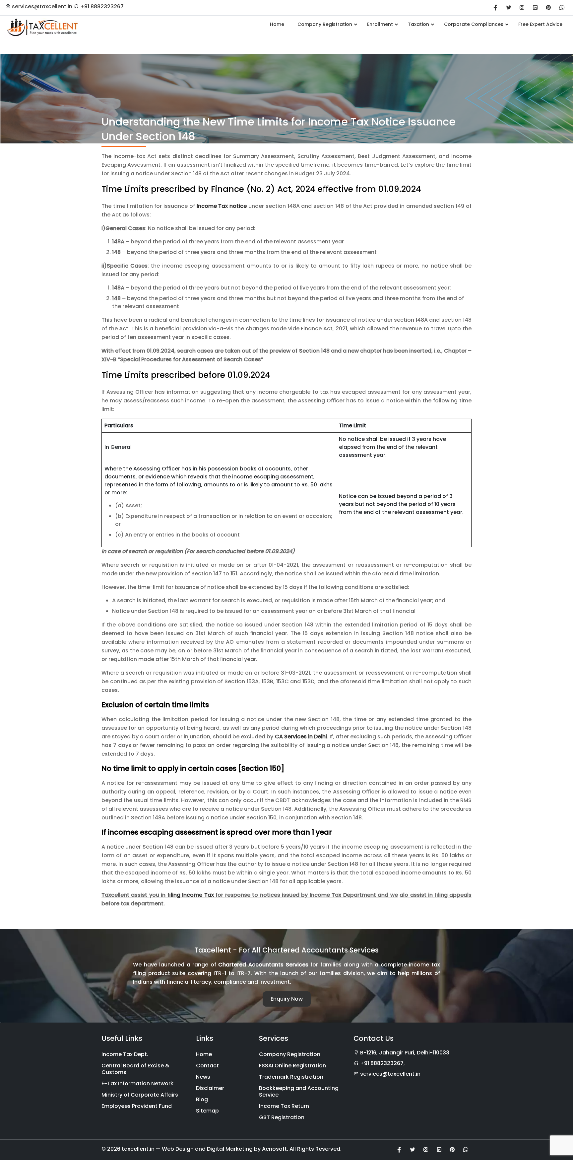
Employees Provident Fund (136, 1106)
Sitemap (207, 1111)
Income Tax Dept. (124, 1054)
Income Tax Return (284, 1106)
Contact (207, 1065)
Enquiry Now (287, 999)
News (203, 1077)
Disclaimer (210, 1088)
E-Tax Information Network (137, 1083)
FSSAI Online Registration (292, 1065)
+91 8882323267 (102, 6)
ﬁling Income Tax (190, 895)
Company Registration (289, 1054)
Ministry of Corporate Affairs (139, 1095)
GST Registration (281, 1117)
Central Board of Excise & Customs (135, 1069)
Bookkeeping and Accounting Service (299, 1091)
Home (204, 1054)
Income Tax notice (222, 206)
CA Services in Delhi (301, 736)
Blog (202, 1099)
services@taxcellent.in (42, 6)
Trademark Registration (291, 1077)
